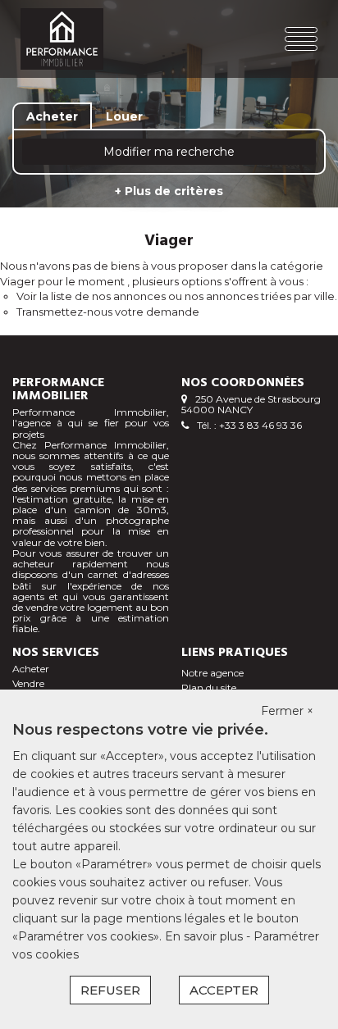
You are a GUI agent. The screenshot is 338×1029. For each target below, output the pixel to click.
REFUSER (110, 990)
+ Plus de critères (169, 191)
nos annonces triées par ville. (261, 296)
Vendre (28, 683)
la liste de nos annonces (102, 296)
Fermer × (287, 710)
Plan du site (208, 687)
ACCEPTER (224, 990)
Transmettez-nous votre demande (107, 311)
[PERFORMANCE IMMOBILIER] (73, 39)
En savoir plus (205, 936)
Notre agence (212, 673)
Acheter (30, 668)
